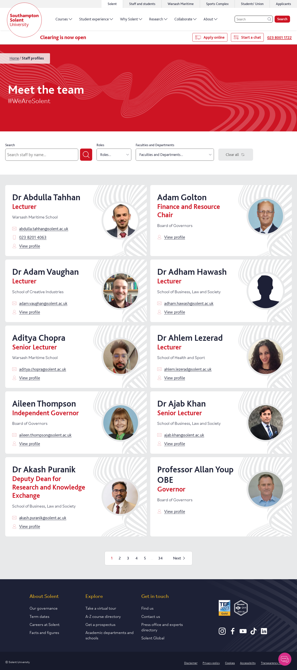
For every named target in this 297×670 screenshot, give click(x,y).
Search (282, 19)
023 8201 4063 (33, 237)
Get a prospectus (100, 624)
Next (177, 558)
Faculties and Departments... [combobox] (161, 154)
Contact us (150, 616)
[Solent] (24, 20)
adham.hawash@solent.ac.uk (189, 303)
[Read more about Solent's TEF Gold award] (224, 608)
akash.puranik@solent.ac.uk (42, 517)
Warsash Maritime (181, 4)
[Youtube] (243, 633)
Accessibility (248, 662)
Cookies (230, 662)
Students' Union (252, 4)
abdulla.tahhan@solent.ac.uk (43, 228)
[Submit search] (86, 155)
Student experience (94, 19)
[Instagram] (222, 633)
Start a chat (251, 37)
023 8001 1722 (279, 37)
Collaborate (183, 19)
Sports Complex (217, 4)
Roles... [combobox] (105, 154)
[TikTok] (253, 633)
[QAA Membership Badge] (241, 608)
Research (156, 19)
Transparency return (274, 662)
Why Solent (129, 19)
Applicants (283, 4)
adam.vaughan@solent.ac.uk (43, 303)
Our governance (44, 608)
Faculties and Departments (155, 145)
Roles (100, 145)
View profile (29, 246)
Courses (61, 19)
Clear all (232, 154)
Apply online (214, 37)
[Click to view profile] (121, 220)
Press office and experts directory (162, 626)
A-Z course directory (103, 616)
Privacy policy (211, 662)
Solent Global (152, 637)
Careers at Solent (45, 624)
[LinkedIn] (263, 633)
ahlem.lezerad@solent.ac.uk (188, 369)
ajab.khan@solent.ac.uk (184, 435)
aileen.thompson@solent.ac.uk (45, 435)
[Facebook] (232, 633)
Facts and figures (44, 632)
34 (160, 558)
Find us (147, 608)
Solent (112, 4)
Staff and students (142, 4)
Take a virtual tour (100, 608)
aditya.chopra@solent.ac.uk (42, 369)
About (208, 19)
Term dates (39, 616)
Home (14, 58)
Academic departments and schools (109, 634)
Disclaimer (190, 662)
